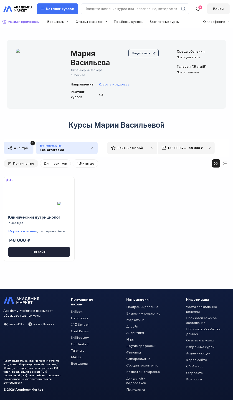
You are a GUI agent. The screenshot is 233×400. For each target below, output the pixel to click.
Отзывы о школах (200, 340)
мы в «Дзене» (43, 324)
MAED (76, 357)
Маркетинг (135, 320)
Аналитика (135, 333)
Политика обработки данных (203, 331)
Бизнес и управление (143, 313)
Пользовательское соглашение (201, 320)
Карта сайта (196, 360)
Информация (197, 299)
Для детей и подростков (136, 380)
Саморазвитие (138, 359)
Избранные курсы (200, 347)
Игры (130, 339)
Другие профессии (141, 346)
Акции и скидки (198, 353)
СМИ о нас (195, 366)
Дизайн (132, 326)
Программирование (142, 307)
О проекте (194, 373)
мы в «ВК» (16, 324)
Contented (80, 344)
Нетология (79, 318)
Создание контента (142, 365)
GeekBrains (80, 331)
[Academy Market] (17, 9)
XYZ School (80, 325)
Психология (135, 389)
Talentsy (78, 350)
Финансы (133, 352)
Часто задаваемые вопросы (201, 309)
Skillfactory (80, 337)
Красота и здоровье (114, 84)
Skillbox (77, 312)
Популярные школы (82, 301)
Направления (138, 299)
